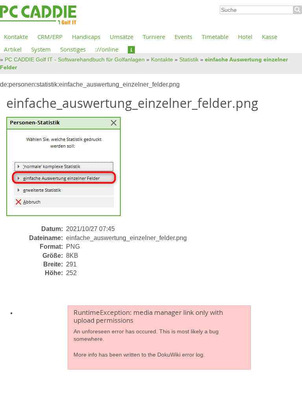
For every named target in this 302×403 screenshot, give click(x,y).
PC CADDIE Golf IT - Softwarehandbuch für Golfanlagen (75, 59)
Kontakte (16, 37)
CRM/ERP (50, 37)
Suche (297, 10)
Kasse (269, 37)
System (41, 49)
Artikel (13, 49)
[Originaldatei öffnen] (68, 170)
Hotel (245, 37)
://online (106, 49)
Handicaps (86, 37)
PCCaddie (38, 15)
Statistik (189, 59)
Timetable (215, 37)
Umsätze (121, 37)
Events (183, 37)
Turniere (154, 37)
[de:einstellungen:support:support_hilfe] (131, 49)
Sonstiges (73, 49)
